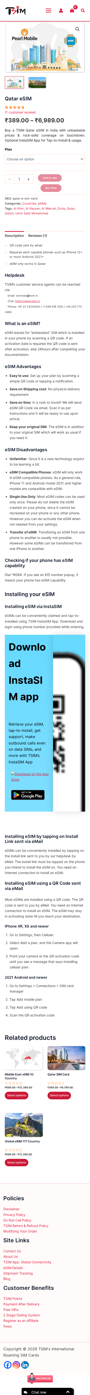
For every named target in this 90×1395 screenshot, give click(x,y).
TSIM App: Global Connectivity (27, 1262)
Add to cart (50, 177)
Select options (16, 1095)
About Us (10, 1256)
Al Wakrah (49, 208)
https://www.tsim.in (27, 301)
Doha (61, 208)
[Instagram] (16, 1365)
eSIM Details (13, 1268)
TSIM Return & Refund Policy (25, 1226)
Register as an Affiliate (20, 1321)
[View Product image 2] (37, 82)
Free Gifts (10, 1310)
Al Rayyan (33, 208)
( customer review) (20, 112)
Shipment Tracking (18, 1273)
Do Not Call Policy (17, 1220)
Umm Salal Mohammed (31, 213)
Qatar (71, 208)
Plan (8, 149)
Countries (29, 203)
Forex (7, 1326)
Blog (6, 1279)
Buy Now (51, 188)
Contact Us (12, 1251)
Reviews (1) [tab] (37, 235)
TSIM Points (12, 1299)
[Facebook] (8, 1365)
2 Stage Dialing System (21, 1315)
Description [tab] (14, 235)
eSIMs (42, 203)
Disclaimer (11, 1209)
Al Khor (18, 208)
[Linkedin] (25, 1365)
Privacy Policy (14, 1215)
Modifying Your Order (20, 1231)
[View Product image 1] (14, 82)
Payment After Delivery (21, 1304)
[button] (77, 29)
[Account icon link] (61, 10)
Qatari (9, 213)
